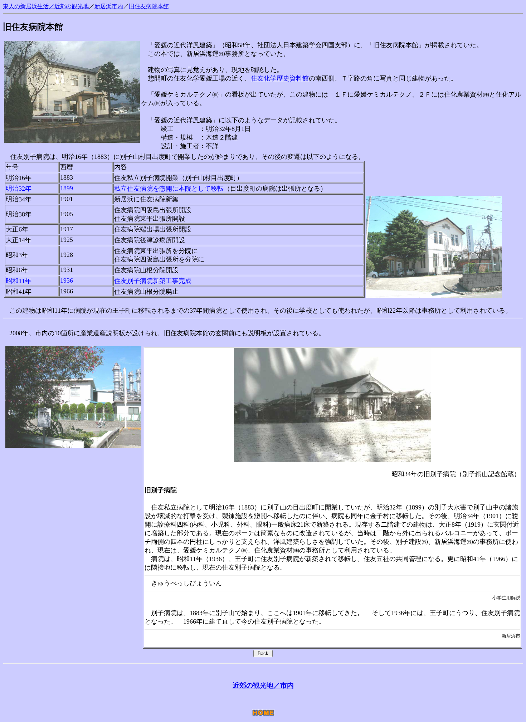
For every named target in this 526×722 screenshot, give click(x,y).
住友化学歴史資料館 (280, 78)
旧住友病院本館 (149, 6)
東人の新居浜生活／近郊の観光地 (46, 6)
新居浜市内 (108, 6)
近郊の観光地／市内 (263, 685)
